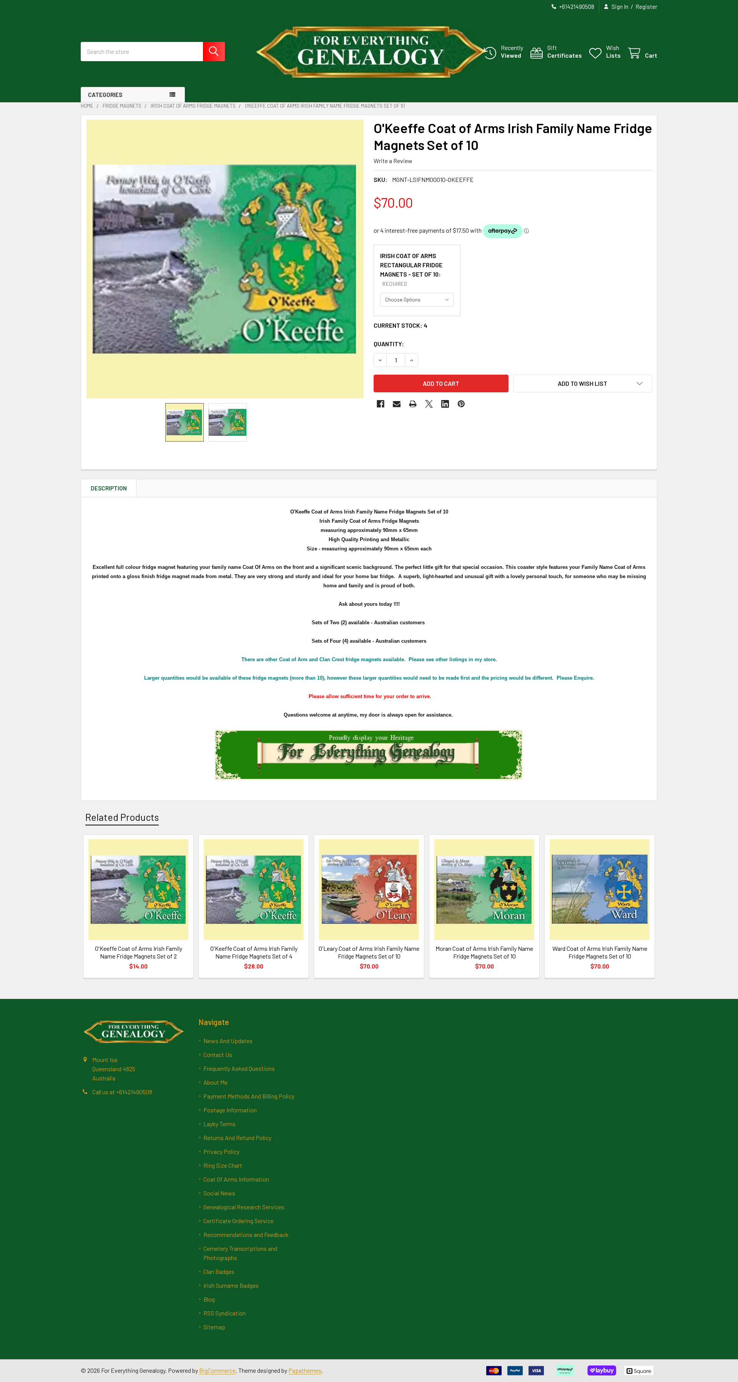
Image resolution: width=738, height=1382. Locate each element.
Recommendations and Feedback (246, 1234)
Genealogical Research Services (243, 1206)
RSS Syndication (224, 1313)
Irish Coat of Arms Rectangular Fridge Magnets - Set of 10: (411, 269)
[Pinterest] (461, 404)
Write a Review (393, 160)
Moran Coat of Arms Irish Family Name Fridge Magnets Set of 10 (484, 952)
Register (646, 6)
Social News (219, 1193)
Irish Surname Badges (231, 1285)
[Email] (397, 404)
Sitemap (214, 1326)
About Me (215, 1082)
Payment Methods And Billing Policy (248, 1096)
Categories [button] (105, 94)
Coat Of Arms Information (236, 1179)
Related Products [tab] (122, 817)
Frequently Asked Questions (239, 1068)
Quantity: (389, 343)
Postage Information (230, 1110)
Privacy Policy (221, 1151)
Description (109, 488)
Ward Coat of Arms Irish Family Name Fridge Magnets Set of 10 (599, 952)
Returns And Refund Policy (237, 1137)
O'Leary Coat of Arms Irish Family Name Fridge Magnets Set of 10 (369, 952)
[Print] (413, 404)
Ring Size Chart (222, 1165)
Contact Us (217, 1054)
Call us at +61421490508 (122, 1091)
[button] (583, 383)
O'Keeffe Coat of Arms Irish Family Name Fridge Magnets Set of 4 (254, 952)
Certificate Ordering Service (238, 1220)
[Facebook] (380, 404)
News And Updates (228, 1040)
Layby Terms (219, 1123)
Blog (209, 1299)
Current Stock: (400, 325)
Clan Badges (218, 1271)
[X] (429, 404)
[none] (225, 259)
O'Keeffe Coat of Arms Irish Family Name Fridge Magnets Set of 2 (138, 952)
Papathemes (304, 1370)
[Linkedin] (445, 404)
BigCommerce (217, 1370)
